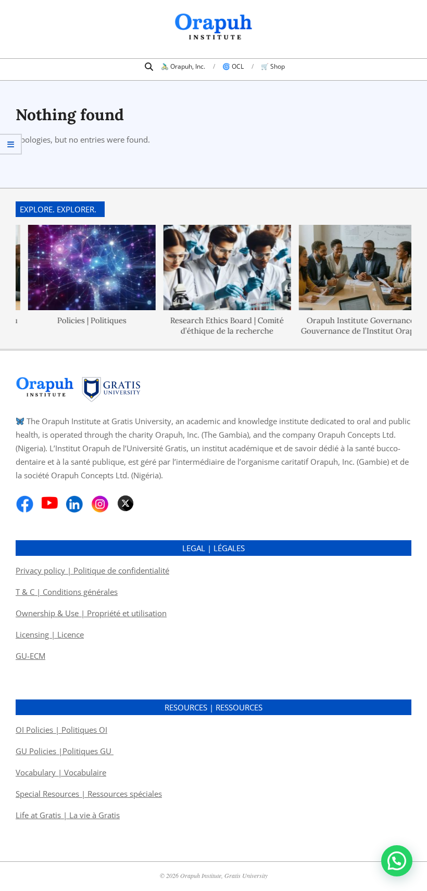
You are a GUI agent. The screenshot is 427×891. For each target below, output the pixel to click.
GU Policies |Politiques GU (65, 751)
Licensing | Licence (50, 634)
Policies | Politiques (77, 320)
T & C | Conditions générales (67, 592)
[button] (396, 860)
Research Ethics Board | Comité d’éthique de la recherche (213, 325)
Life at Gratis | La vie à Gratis (68, 815)
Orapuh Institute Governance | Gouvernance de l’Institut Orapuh (348, 325)
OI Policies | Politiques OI (61, 729)
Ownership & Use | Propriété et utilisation (91, 613)
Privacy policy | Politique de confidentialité (92, 570)
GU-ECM (30, 656)
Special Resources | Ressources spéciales (89, 793)
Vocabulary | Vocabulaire (61, 772)
